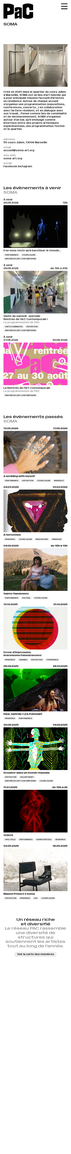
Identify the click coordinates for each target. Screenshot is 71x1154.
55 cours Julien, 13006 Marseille (25, 142)
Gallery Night (27, 777)
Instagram (25, 166)
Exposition (32, 327)
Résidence (10, 539)
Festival (26, 598)
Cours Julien (28, 255)
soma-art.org (12, 158)
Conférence (52, 660)
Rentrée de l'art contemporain (20, 259)
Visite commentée (14, 327)
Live (35, 898)
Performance (11, 255)
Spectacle (10, 839)
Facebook (10, 166)
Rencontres (42, 539)
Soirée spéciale (44, 839)
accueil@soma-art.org (18, 150)
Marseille (59, 481)
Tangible (23, 660)
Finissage (56, 539)
